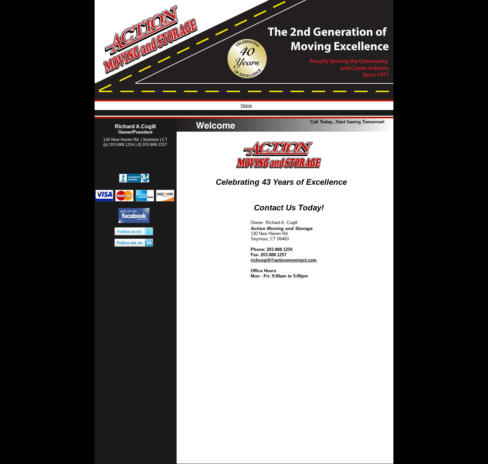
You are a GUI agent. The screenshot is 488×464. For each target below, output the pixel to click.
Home (246, 105)
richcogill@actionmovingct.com (284, 260)
